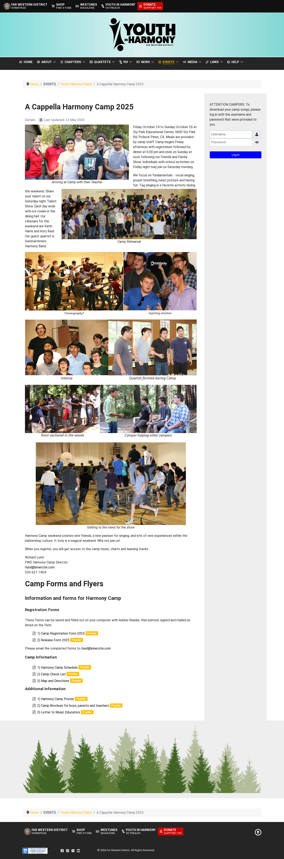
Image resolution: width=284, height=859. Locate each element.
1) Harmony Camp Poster (55, 699)
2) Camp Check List (51, 674)
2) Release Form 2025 (53, 640)
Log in (236, 154)
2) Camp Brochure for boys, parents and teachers (73, 706)
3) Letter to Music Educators (58, 712)
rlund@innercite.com (40, 567)
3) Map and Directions (53, 681)
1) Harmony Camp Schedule (57, 668)
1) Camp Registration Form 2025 (61, 633)
